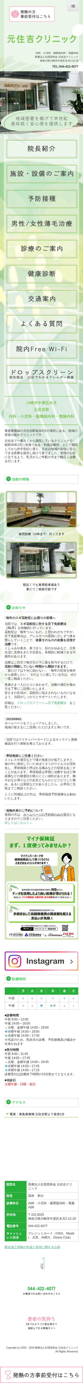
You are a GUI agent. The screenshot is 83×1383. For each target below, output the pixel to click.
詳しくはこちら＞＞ (18, 822)
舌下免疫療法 (57, 702)
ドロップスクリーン (31, 702)
